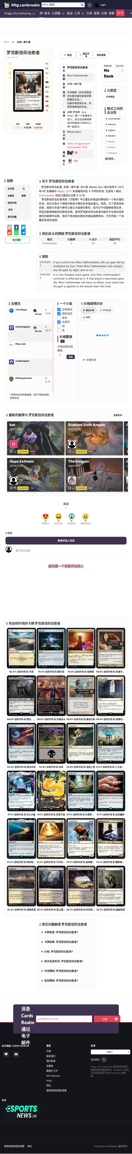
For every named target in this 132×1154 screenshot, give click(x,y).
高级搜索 (101, 55)
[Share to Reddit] (9, 232)
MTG (6, 42)
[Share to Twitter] (23, 227)
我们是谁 (50, 1061)
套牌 (23, 195)
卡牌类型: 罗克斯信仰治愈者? (61, 932)
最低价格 (90, 310)
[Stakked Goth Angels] (72, 451)
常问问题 (12, 216)
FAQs (49, 1081)
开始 (48, 1051)
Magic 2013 (64, 191)
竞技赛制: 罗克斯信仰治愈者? (61, 981)
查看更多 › (118, 415)
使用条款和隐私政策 (56, 1090)
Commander (46, 195)
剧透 (69, 55)
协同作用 (12, 202)
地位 (48, 1086)
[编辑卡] (90, 67)
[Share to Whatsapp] (16, 232)
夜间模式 (95, 1060)
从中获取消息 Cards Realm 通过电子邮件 (27, 1019)
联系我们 (50, 1056)
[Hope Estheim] (13, 487)
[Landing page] (7, 5)
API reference (53, 1076)
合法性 (11, 188)
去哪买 (11, 195)
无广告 (120, 13)
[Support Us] (6, 1055)
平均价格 (107, 310)
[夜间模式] (90, 5)
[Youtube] (16, 1055)
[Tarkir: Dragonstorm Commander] (10, 63)
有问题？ (17, 240)
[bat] (13, 451)
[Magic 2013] (10, 77)
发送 (71, 357)
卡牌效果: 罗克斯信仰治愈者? (61, 942)
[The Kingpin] (72, 487)
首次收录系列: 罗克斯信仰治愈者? (63, 961)
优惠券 (49, 1066)
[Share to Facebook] (16, 227)
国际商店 (67, 313)
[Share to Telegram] (23, 232)
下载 (75, 152)
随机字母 (86, 55)
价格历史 (91, 359)
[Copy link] (9, 227)
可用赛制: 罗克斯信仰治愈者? (61, 971)
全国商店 (67, 309)
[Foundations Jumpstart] (10, 68)
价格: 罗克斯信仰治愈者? (58, 952)
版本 (64, 317)
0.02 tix (38, 127)
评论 (10, 209)
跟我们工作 (52, 1071)
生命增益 (110, 96)
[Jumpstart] (10, 73)
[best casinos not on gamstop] (21, 1111)
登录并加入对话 (66, 540)
